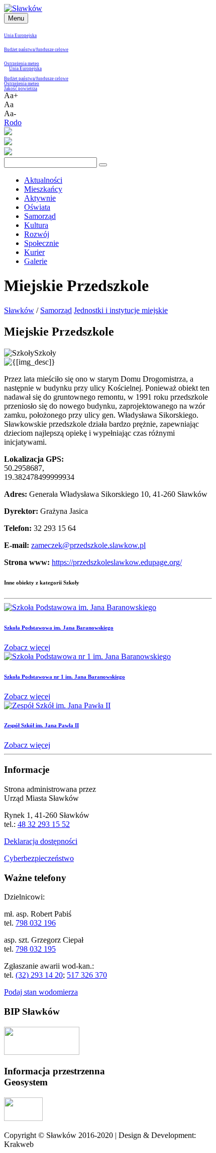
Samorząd (40, 216)
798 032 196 (36, 923)
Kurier (34, 252)
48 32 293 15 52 (44, 824)
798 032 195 (36, 949)
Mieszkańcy (43, 189)
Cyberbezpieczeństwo (39, 858)
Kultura (36, 225)
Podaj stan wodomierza (41, 992)
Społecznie (41, 243)
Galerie (35, 261)
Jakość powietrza (20, 88)
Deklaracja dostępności (40, 841)
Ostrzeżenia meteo (21, 63)
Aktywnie (40, 198)
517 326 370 (87, 975)
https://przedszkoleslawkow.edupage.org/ (117, 562)
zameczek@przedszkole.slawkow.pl (88, 545)
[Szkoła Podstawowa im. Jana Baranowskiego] (80, 607)
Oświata (37, 207)
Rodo (13, 122)
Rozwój (36, 234)
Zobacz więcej (27, 647)
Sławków (19, 310)
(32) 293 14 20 (39, 975)
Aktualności (43, 180)
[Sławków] (23, 8)
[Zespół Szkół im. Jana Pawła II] (57, 705)
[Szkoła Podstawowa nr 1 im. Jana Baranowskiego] (87, 656)
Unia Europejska (20, 35)
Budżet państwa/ (20, 49)
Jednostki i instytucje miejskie (121, 310)
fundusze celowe (52, 49)
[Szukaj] (103, 164)
